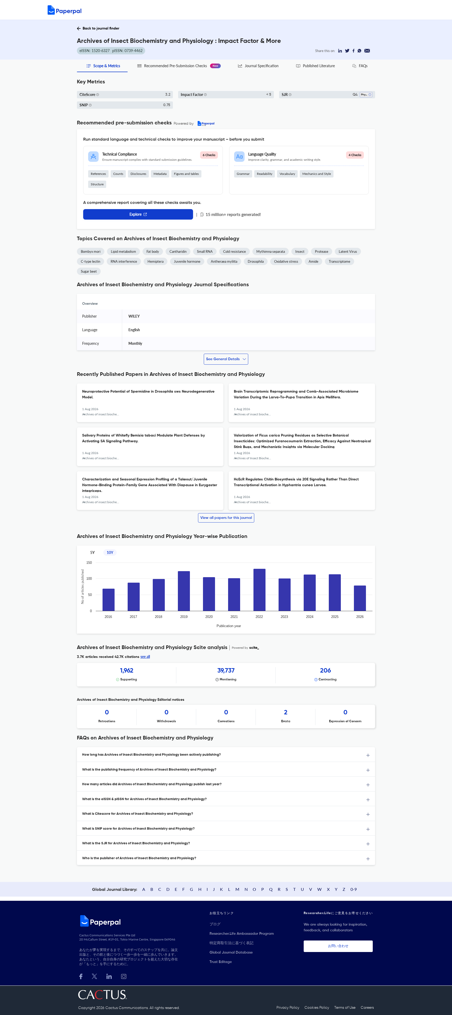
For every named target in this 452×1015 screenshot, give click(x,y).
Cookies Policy (316, 1008)
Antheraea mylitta (224, 261)
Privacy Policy (287, 1008)
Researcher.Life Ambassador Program (242, 934)
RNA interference (124, 261)
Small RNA (205, 251)
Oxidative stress (286, 261)
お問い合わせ (338, 946)
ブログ (215, 924)
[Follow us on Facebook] (80, 975)
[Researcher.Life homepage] (129, 920)
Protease (321, 251)
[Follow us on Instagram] (123, 975)
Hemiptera (155, 261)
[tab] (226, 754)
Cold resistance (234, 251)
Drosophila (256, 261)
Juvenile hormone (187, 261)
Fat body (152, 251)
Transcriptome (339, 261)
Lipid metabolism (123, 251)
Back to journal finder (101, 28)
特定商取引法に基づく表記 (231, 943)
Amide (313, 261)
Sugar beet (89, 271)
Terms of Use (344, 1008)
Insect (299, 251)
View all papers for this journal (226, 518)
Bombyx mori (90, 251)
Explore (135, 214)
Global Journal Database (231, 952)
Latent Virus (348, 251)
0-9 (354, 889)
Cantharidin (178, 251)
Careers (367, 1008)
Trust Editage (221, 962)
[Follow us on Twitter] (94, 975)
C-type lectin (90, 261)
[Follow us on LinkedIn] (109, 975)
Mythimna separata (270, 251)
